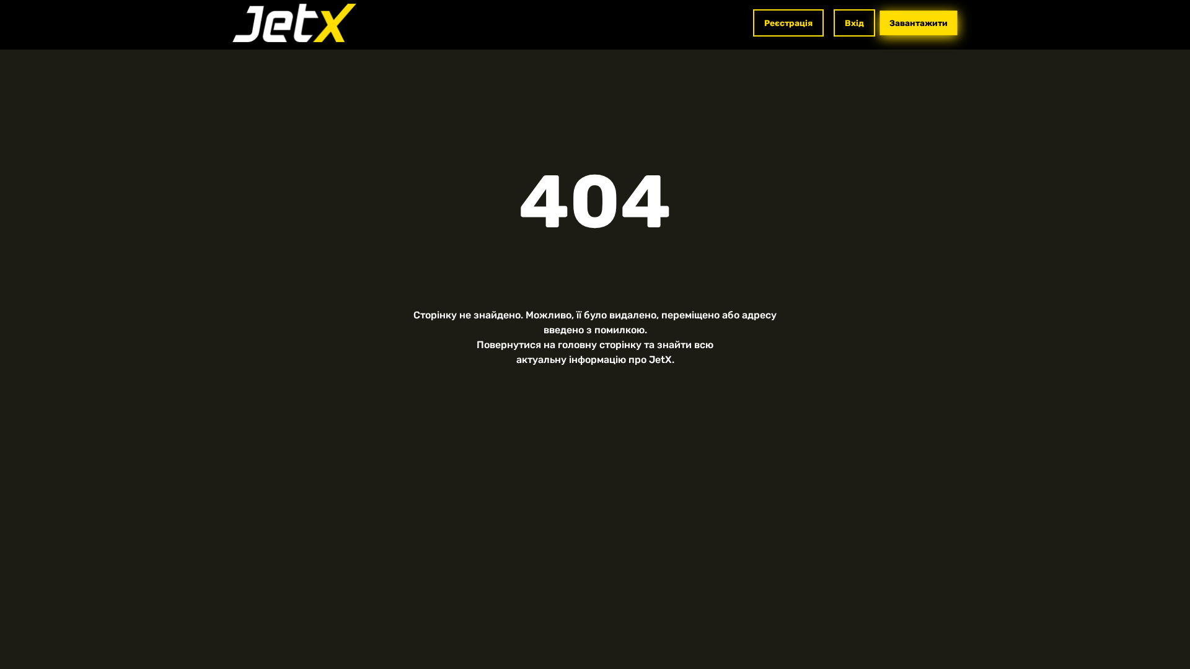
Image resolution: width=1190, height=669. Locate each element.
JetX (660, 359)
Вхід (854, 23)
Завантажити (918, 23)
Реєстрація (788, 23)
